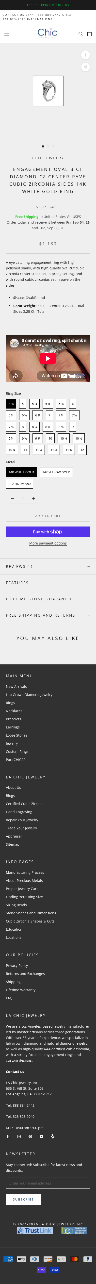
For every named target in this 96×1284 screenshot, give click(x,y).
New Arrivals (16, 686)
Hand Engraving (19, 811)
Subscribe (23, 1199)
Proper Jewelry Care (22, 888)
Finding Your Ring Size (24, 896)
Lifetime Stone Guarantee (39, 598)
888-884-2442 (49, 14)
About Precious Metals (24, 880)
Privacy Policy (17, 965)
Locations (13, 937)
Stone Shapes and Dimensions (31, 913)
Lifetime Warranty (20, 990)
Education (14, 929)
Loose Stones (16, 735)
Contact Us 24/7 (17, 14)
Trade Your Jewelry (21, 828)
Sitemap (12, 844)
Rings (10, 702)
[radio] (11, 404)
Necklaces (14, 710)
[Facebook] (7, 1136)
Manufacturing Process (25, 872)
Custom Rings (17, 751)
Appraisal (14, 836)
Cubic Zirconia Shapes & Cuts (30, 921)
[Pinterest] (30, 1136)
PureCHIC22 (15, 759)
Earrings (13, 727)
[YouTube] (41, 1136)
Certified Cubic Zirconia (25, 803)
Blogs (10, 795)
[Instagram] (19, 1136)
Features (17, 582)
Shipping (13, 981)
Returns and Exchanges (25, 973)
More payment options (48, 543)
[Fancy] (52, 1136)
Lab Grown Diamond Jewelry (29, 694)
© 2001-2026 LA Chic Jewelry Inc (48, 1224)
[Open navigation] (6, 33)
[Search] (81, 34)
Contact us (15, 1071)
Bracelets (13, 719)
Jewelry (12, 743)
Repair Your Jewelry (22, 820)
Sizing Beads (16, 905)
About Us (13, 787)
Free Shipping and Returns (40, 615)
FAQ (9, 998)
